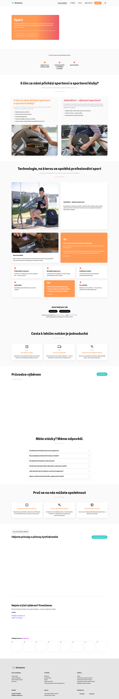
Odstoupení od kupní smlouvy (84, 679)
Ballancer (46, 676)
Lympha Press (47, 678)
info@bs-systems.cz (60, 315)
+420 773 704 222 (73, 315)
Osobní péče (15, 676)
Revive (46, 679)
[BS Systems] (17, 3)
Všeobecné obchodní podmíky (84, 678)
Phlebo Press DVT (48, 681)
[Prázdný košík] (105, 3)
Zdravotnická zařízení (17, 679)
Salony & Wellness (16, 678)
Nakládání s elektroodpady (84, 683)
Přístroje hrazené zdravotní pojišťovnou (54, 683)
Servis (78, 676)
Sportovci (14, 681)
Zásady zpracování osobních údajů (86, 681)
